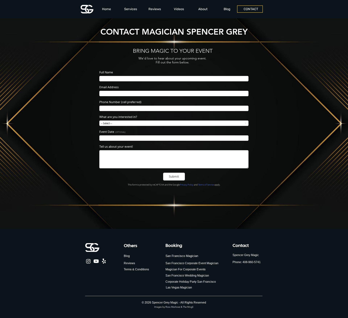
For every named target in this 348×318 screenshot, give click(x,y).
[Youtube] (96, 261)
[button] (131, 9)
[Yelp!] (104, 261)
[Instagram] (88, 261)
